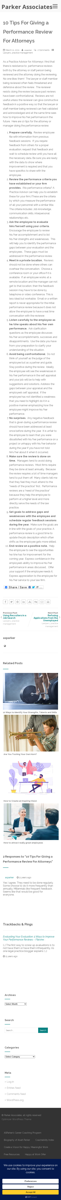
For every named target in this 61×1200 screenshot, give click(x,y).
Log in (10, 1081)
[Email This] (42, 602)
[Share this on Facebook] (5, 602)
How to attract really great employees (23, 843)
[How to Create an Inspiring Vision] (31, 796)
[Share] (23, 587)
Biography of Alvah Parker (17, 1140)
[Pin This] (17, 602)
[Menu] (55, 6)
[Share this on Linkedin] (23, 602)
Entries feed (13, 1087)
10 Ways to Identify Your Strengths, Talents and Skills (30, 712)
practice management (22, 53)
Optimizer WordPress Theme (16, 1119)
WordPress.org (15, 1100)
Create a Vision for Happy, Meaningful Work (26, 1147)
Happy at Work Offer (35, 1154)
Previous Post (14, 615)
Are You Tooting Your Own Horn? (20, 754)
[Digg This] (35, 602)
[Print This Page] (48, 602)
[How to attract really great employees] (31, 838)
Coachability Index (44, 1140)
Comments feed (16, 1093)
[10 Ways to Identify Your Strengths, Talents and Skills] (30, 708)
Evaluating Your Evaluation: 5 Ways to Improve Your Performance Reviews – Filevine (28, 938)
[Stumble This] (29, 602)
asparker (9, 877)
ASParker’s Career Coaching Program (22, 1133)
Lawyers (7, 53)
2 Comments (43, 50)
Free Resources (12, 1154)
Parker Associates (27, 7)
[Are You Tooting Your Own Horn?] (31, 749)
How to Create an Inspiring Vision (20, 801)
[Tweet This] (11, 602)
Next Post (46, 617)
